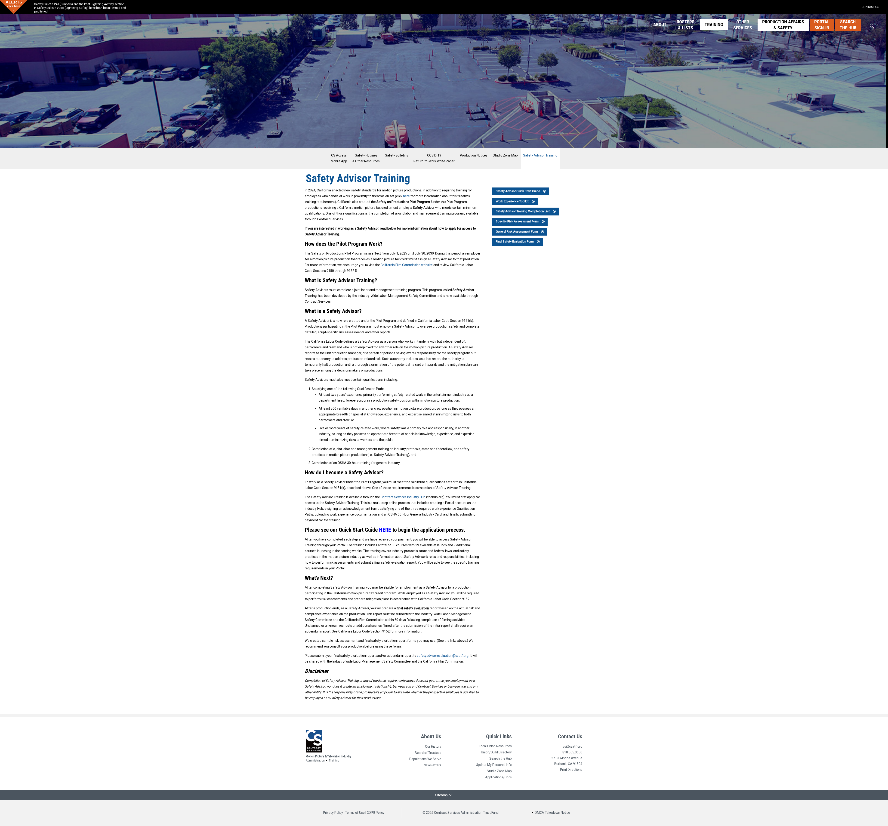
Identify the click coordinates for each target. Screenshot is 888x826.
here (406, 196)
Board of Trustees (428, 753)
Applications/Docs (498, 777)
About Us (431, 736)
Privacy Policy (333, 812)
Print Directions (571, 769)
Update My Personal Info (494, 765)
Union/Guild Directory (496, 752)
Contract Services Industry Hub (403, 497)
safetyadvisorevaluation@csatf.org (443, 655)
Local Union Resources (495, 746)
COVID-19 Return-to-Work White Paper (434, 158)
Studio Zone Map (505, 155)
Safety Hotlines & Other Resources (366, 158)
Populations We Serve (425, 759)
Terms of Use (355, 812)
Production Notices (473, 155)
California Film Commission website (407, 265)
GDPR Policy (375, 812)
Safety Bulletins (396, 155)
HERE (385, 530)
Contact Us (570, 736)
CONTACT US (870, 7)
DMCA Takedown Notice (552, 812)
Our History (433, 746)
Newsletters (432, 765)
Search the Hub (500, 758)
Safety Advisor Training (540, 155)
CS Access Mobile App (339, 158)
